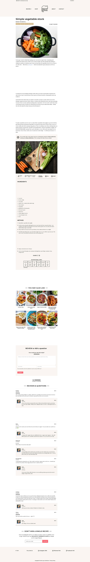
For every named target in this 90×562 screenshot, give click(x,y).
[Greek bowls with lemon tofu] (52, 318)
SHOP (36, 9)
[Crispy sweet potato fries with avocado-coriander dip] (52, 298)
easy (22, 23)
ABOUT (54, 9)
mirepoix (31, 64)
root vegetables (29, 23)
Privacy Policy (52, 560)
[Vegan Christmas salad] (42, 298)
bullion (18, 23)
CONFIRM (45, 541)
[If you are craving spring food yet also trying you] (85, 556)
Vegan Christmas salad (41, 307)
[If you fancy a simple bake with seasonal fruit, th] (58, 556)
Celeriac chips (21, 307)
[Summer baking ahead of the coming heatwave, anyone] (40, 556)
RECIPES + (28, 9)
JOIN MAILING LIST (23, 0)
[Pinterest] (18, 0)
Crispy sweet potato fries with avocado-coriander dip (52, 308)
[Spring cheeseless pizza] (31, 298)
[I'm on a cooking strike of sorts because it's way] (13, 556)
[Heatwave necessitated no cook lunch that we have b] (67, 556)
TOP (17, 550)
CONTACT (61, 9)
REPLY (55, 390)
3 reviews (40, 175)
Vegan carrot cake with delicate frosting (20, 328)
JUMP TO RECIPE (53, 24)
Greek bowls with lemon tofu (52, 328)
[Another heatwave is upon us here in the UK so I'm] (22, 556)
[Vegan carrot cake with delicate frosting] (21, 318)
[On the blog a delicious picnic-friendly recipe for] (49, 556)
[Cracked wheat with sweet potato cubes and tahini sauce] (31, 318)
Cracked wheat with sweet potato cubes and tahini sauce (31, 328)
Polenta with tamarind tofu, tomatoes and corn (41, 328)
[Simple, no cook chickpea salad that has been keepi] (31, 556)
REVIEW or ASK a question (36, 348)
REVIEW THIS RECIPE (20, 21)
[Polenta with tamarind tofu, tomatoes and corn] (42, 318)
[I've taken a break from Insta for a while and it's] (4, 556)
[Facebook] (19, 0)
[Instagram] (16, 0)
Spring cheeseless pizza (31, 308)
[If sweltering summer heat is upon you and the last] (76, 556)
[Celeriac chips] (21, 298)
